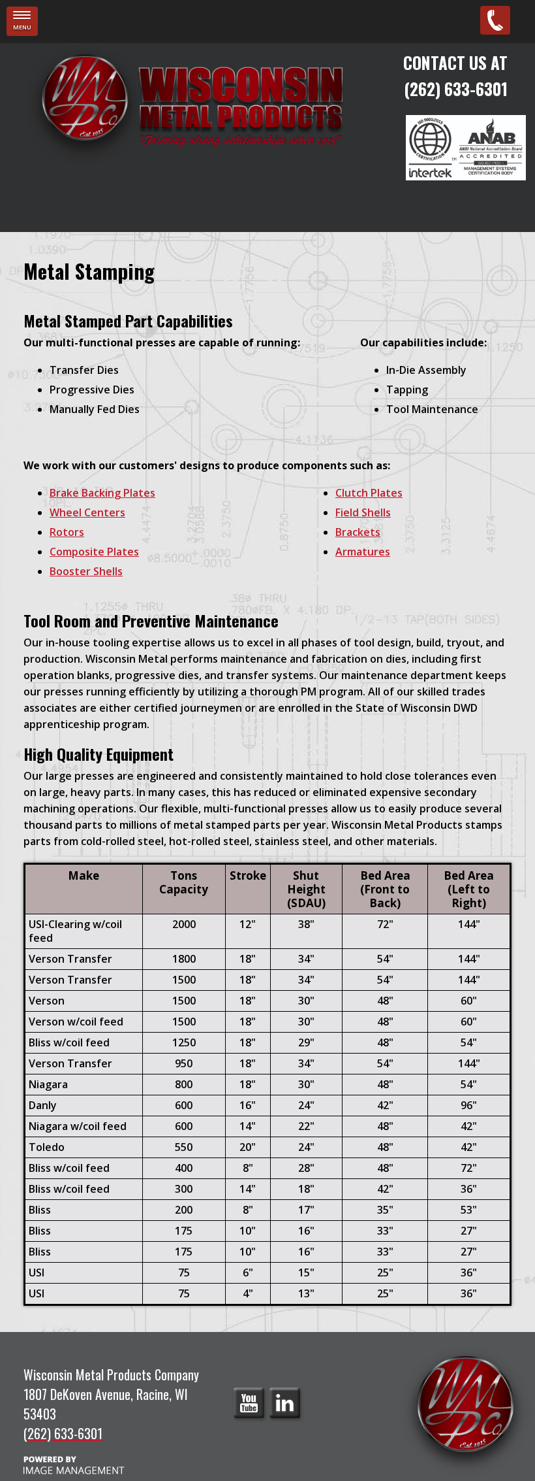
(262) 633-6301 (456, 88)
